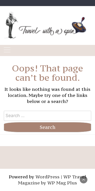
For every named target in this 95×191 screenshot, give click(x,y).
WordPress (47, 177)
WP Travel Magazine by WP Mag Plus (52, 180)
